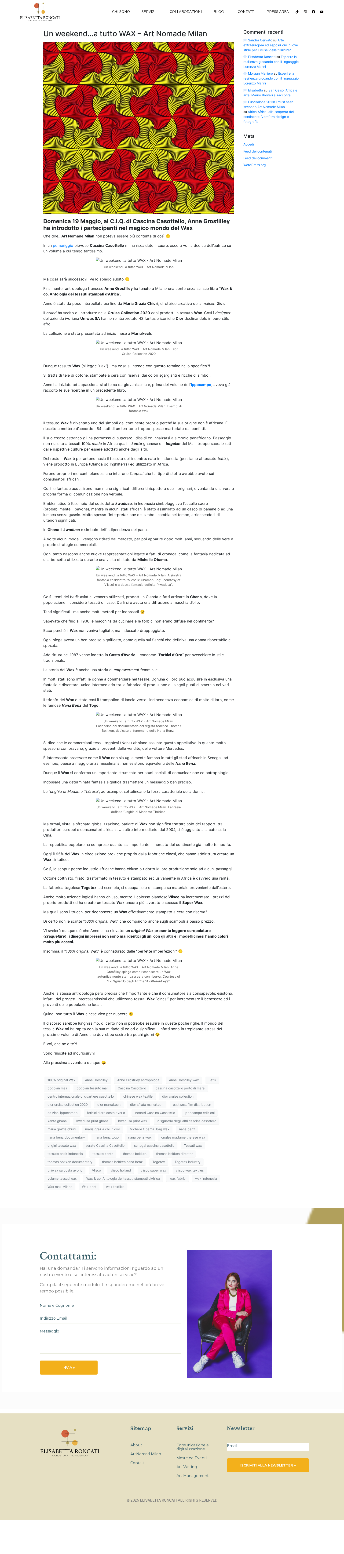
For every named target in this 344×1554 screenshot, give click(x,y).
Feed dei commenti (257, 158)
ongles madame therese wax (183, 1137)
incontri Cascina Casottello (155, 1113)
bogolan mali (57, 1088)
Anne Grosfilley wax (184, 1080)
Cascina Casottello (132, 1088)
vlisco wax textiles (190, 1170)
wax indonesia (206, 1178)
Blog (219, 12)
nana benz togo (107, 1137)
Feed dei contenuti (257, 151)
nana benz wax (140, 1137)
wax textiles (115, 1187)
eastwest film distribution (192, 1104)
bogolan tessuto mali (92, 1088)
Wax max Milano (60, 1187)
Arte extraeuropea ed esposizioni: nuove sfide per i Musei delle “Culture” (270, 45)
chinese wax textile (138, 1096)
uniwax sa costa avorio (65, 1170)
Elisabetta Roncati (261, 57)
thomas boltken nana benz (122, 1162)
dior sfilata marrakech (146, 1104)
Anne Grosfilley (96, 1080)
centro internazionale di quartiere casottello (81, 1096)
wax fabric (177, 1178)
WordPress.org (254, 165)
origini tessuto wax (62, 1145)
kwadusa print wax (132, 1121)
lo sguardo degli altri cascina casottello (186, 1121)
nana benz (187, 1129)
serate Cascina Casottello (105, 1145)
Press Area (278, 12)
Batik (212, 1080)
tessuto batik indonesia (65, 1154)
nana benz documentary (66, 1137)
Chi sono (121, 12)
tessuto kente (102, 1154)
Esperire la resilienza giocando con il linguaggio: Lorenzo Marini (271, 62)
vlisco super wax (153, 1170)
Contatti (246, 12)
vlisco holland (120, 1170)
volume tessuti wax (62, 1178)
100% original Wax (61, 1080)
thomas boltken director (174, 1154)
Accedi (248, 144)
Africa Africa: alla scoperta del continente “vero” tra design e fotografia (268, 117)
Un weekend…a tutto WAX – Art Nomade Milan (125, 33)
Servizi (149, 12)
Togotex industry (188, 1162)
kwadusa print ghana (92, 1121)
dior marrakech (109, 1104)
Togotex (158, 1162)
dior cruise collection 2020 (68, 1104)
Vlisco (96, 1170)
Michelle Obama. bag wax (149, 1129)
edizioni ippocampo (62, 1113)
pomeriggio (63, 245)
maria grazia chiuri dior (102, 1129)
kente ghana (57, 1121)
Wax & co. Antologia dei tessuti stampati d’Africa (123, 1178)
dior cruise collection (178, 1096)
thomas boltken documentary (70, 1162)
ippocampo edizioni (200, 1113)
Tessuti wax (193, 1145)
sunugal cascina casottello (154, 1145)
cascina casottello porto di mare (180, 1088)
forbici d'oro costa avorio (106, 1113)
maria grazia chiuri (62, 1129)
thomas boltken (134, 1154)
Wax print (89, 1187)
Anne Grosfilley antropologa (138, 1080)
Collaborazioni (186, 12)
